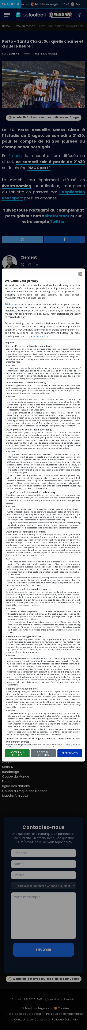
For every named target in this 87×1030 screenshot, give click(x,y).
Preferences (70, 753)
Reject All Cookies (43, 754)
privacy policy (40, 336)
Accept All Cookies (17, 754)
